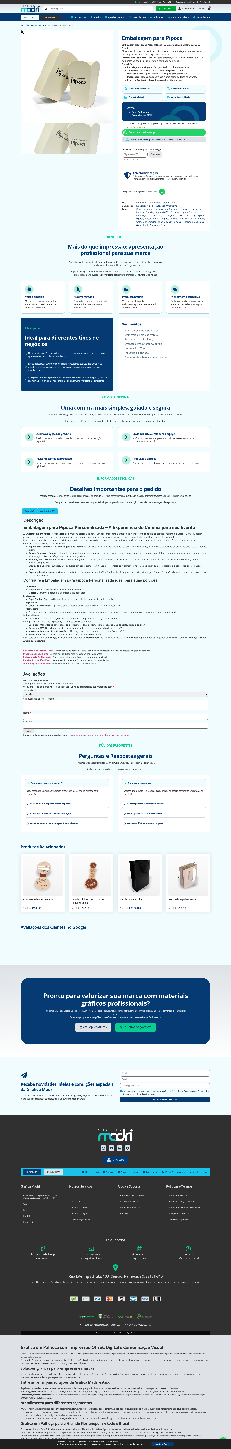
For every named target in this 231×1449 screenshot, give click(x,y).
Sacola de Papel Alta (131, 899)
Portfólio (27, 1216)
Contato (124, 1213)
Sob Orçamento (169, 205)
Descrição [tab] (30, 511)
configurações (136, 1444)
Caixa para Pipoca (178, 209)
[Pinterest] (127, 1148)
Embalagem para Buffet (158, 212)
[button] (162, 192)
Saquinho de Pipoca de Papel (151, 225)
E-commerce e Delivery (139, 339)
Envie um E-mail (91, 1254)
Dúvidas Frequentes (129, 1201)
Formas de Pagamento (179, 1219)
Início (23, 25)
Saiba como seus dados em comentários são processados (99, 735)
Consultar (155, 154)
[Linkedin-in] (119, 1148)
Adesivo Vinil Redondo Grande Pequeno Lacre (88, 901)
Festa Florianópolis (194, 218)
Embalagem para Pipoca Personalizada (164, 218)
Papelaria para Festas (193, 221)
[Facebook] (111, 1148)
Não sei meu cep (130, 159)
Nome (27, 713)
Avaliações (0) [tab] (47, 511)
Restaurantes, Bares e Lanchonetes (146, 357)
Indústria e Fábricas (137, 352)
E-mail (27, 721)
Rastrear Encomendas (130, 1207)
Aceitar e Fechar (162, 1444)
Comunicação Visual (81, 1219)
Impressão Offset (135, 348)
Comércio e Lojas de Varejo (141, 334)
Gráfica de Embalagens (148, 221)
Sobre (26, 1204)
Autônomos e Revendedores (142, 330)
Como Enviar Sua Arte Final (132, 1195)
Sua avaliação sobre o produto (40, 699)
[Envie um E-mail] (91, 1248)
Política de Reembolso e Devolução (184, 1207)
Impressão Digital (79, 1213)
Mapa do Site (29, 1222)
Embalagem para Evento (148, 215)
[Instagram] (103, 1148)
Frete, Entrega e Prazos (179, 1213)
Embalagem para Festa (174, 215)
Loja (73, 1195)
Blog (25, 1210)
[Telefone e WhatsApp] (42, 1248)
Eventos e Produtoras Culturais (143, 343)
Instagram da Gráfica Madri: (37, 657)
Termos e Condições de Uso (181, 1201)
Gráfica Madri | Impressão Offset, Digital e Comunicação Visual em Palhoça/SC (41, 1197)
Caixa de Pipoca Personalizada (152, 209)
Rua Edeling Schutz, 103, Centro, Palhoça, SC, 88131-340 (115, 1276)
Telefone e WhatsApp (43, 1254)
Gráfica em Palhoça (171, 221)
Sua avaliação (31, 690)
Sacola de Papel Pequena (182, 899)
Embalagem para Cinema (183, 212)
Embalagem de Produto (38, 25)
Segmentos (77, 1201)
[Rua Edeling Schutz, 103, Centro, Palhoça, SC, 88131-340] (115, 1267)
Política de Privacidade (178, 1195)
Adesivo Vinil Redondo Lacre (38, 899)
